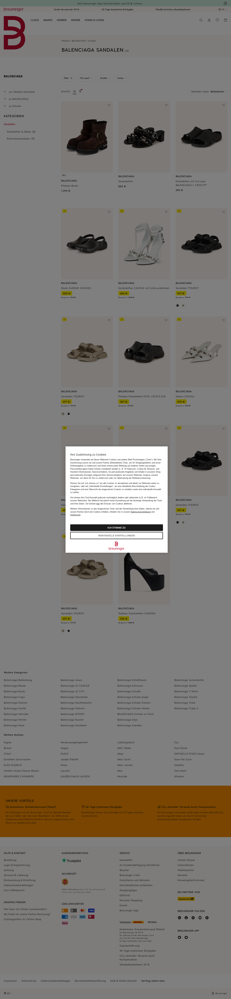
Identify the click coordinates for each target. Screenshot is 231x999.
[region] (117, 499)
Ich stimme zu (116, 527)
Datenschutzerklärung (141, 512)
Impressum (75, 515)
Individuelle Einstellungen (116, 535)
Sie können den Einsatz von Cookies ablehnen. (108, 503)
